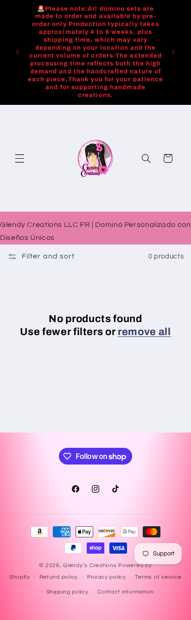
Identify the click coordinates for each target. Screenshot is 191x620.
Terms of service (158, 577)
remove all (144, 331)
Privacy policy (106, 577)
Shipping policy (67, 591)
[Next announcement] (173, 52)
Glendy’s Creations (90, 565)
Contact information (125, 591)
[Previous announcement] (17, 52)
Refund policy (58, 577)
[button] (19, 158)
